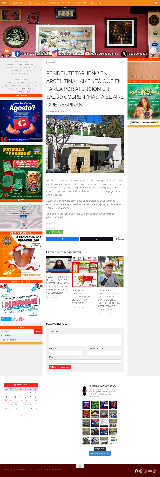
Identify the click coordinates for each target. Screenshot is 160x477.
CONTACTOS (96, 3)
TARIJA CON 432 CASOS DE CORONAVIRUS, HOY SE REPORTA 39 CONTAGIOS (82, 296)
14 (26, 400)
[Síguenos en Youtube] (150, 471)
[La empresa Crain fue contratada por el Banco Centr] (86, 422)
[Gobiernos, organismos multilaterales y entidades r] (104, 440)
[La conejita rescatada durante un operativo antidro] (95, 440)
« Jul (20, 416)
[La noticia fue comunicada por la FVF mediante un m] (86, 440)
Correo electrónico (95, 348)
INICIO (4, 3)
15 (31, 400)
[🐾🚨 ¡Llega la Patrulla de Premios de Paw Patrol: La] (95, 405)
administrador (57, 111)
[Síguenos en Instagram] (141, 471)
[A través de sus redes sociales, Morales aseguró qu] (95, 431)
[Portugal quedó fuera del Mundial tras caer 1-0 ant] (86, 414)
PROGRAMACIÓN (36, 3)
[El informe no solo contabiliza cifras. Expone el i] (104, 414)
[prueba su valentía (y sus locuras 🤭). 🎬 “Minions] (113, 440)
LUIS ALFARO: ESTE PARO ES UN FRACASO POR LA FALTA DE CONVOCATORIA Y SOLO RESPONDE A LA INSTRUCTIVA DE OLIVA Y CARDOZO (109, 300)
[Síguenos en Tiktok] (154, 471)
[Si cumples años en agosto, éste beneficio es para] (86, 405)
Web (51, 357)
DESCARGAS (80, 3)
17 (6, 404)
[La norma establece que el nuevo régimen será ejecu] (113, 431)
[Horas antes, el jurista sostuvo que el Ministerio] (113, 414)
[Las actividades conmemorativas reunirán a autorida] (104, 422)
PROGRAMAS (17, 3)
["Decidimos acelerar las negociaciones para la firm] (113, 422)
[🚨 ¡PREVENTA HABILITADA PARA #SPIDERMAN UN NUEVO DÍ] (113, 405)
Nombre (53, 348)
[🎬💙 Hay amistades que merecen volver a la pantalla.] (104, 405)
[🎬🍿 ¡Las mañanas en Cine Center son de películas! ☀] (95, 422)
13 (21, 400)
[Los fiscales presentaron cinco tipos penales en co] (95, 414)
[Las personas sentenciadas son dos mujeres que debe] (86, 431)
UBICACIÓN (53, 3)
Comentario (54, 331)
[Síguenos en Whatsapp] (145, 471)
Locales (51, 62)
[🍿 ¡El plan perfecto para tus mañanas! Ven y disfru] (104, 431)
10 (6, 400)
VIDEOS (65, 3)
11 (11, 400)
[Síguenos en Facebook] (136, 471)
